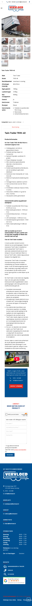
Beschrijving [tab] (15, 127)
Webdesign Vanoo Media (9, 600)
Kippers (10, 122)
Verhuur (10, 570)
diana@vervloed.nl (10, 523)
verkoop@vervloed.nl (11, 514)
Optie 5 (14, 122)
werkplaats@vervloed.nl (12, 504)
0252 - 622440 (11, 2)
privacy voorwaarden (20, 450)
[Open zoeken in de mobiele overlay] (2, 1)
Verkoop (19, 122)
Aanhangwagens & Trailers (16, 566)
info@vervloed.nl (22, 2)
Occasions (11, 574)
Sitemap (19, 600)
